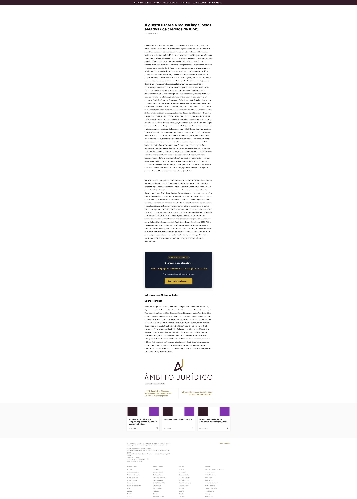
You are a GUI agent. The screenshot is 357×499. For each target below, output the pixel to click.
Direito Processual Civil (211, 483)
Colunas (129, 469)
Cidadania (207, 466)
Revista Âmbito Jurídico (142, 2)
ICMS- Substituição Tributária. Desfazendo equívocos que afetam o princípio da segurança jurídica (158, 393)
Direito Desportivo (132, 477)
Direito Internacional (184, 480)
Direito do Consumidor (159, 477)
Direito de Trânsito (210, 475)
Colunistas (156, 469)
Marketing (156, 491)
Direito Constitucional (133, 475)
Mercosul (181, 491)
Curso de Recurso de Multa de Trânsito (207, 2)
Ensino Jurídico (157, 488)
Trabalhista (182, 496)
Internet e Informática (211, 488)
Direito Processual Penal (134, 485)
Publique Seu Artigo (170, 2)
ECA (128, 488)
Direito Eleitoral (209, 477)
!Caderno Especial (132, 466)
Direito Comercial (209, 472)
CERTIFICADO (185, 2)
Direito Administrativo (133, 472)
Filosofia (181, 488)
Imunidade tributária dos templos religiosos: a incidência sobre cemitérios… (143, 421)
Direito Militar (208, 480)
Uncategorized (209, 496)
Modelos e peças (209, 491)
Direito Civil (182, 472)
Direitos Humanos (210, 485)
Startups (129, 496)
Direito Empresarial (132, 480)
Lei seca (129, 491)
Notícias (157, 2)
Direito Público (157, 485)
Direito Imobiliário (158, 480)
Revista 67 (161, 384)
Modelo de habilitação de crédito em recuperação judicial (213, 420)
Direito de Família (184, 475)
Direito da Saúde (158, 475)
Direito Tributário (150, 384)
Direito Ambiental (158, 472)
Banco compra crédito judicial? (178, 419)
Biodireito (181, 466)
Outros (155, 494)
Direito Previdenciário (159, 483)
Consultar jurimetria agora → (178, 281)
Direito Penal (130, 483)
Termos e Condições (224, 443)
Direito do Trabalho (184, 477)
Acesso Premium (158, 466)
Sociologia (208, 494)
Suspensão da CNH (158, 496)
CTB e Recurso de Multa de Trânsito (215, 469)
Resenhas (181, 494)
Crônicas (181, 469)
